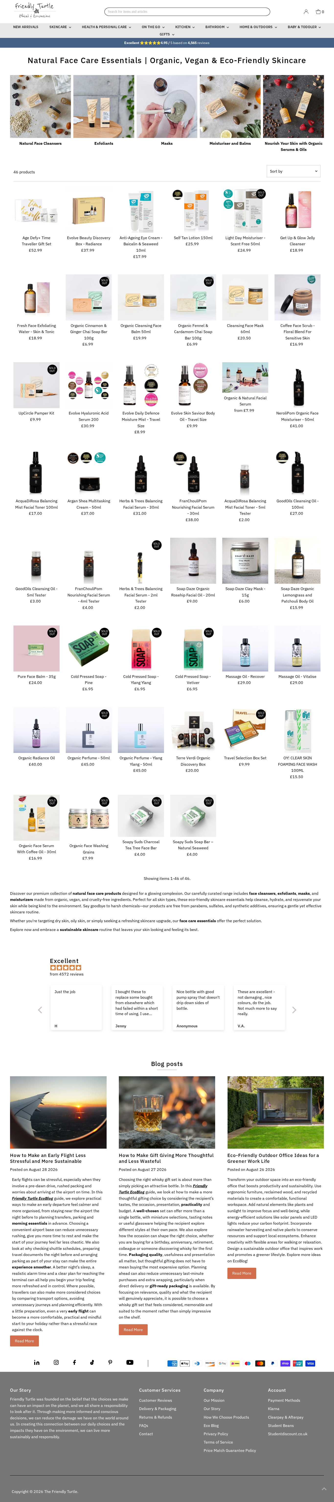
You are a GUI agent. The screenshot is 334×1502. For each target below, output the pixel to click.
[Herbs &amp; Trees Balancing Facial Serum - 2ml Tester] (141, 561)
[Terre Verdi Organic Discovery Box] (193, 730)
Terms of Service (218, 1442)
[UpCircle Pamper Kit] (36, 385)
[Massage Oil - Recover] (245, 648)
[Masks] (167, 105)
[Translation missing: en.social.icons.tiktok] (92, 1363)
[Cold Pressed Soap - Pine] (89, 648)
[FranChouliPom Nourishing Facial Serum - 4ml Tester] (89, 561)
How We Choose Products (226, 1417)
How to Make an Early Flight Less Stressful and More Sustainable (48, 1158)
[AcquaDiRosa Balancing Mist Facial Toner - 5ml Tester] (245, 473)
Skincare (58, 27)
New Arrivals (26, 27)
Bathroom (215, 27)
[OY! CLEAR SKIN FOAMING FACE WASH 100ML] (297, 730)
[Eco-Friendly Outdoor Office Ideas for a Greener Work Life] (275, 1112)
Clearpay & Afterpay (285, 1417)
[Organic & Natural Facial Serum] (245, 377)
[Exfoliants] (103, 105)
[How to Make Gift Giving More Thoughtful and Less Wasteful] (167, 1112)
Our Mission (214, 1400)
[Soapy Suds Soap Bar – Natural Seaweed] (193, 816)
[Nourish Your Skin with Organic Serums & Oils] (293, 105)
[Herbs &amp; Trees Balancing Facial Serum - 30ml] (141, 473)
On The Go (151, 27)
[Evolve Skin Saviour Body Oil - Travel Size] (193, 385)
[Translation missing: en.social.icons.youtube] (130, 1363)
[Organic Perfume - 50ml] (89, 730)
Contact (146, 1433)
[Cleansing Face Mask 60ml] (245, 297)
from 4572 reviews (67, 974)
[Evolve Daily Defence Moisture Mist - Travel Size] (141, 385)
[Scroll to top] (324, 1488)
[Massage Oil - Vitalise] (297, 648)
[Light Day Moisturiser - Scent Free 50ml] (245, 210)
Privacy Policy (216, 1433)
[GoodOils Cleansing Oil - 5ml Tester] (36, 561)
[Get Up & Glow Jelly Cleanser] (297, 210)
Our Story (212, 1408)
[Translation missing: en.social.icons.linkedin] (36, 1363)
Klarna (273, 1408)
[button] (41, 1010)
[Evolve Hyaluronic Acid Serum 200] (89, 385)
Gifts (165, 34)
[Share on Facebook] (74, 1363)
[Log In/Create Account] (306, 12)
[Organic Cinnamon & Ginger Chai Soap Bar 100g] (89, 297)
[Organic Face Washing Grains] (89, 818)
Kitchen (183, 27)
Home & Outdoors (257, 27)
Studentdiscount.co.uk (287, 1433)
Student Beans (281, 1425)
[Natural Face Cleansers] (40, 105)
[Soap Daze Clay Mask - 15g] (245, 561)
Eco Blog (211, 1425)
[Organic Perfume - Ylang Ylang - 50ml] (141, 730)
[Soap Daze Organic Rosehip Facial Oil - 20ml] (193, 561)
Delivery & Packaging (157, 1408)
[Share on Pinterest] (110, 1363)
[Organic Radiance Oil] (36, 730)
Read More (24, 1340)
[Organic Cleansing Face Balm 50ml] (141, 297)
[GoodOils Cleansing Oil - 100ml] (297, 473)
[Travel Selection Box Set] (245, 730)
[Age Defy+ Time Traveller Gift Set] (36, 210)
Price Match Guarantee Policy (230, 1450)
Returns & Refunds (155, 1417)
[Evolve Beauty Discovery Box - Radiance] (89, 210)
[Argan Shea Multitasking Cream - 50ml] (89, 473)
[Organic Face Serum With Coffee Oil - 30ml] (36, 818)
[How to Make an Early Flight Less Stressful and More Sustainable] (58, 1112)
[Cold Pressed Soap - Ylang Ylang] (141, 648)
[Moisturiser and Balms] (230, 105)
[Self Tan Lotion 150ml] (193, 210)
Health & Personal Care (105, 27)
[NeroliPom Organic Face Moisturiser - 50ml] (297, 385)
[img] (169, 968)
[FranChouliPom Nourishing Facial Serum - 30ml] (193, 473)
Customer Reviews (155, 1400)
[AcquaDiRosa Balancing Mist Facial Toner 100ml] (36, 473)
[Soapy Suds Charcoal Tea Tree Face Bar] (141, 816)
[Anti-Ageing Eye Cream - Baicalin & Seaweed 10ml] (141, 210)
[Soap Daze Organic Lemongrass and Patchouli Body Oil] (297, 561)
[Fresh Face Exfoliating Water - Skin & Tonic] (36, 297)
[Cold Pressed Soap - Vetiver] (193, 648)
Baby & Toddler (302, 27)
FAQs (143, 1425)
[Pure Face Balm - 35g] (36, 648)
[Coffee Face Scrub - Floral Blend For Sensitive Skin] (297, 297)
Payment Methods (284, 1400)
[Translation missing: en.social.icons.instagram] (56, 1363)
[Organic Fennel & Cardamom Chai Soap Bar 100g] (193, 297)
